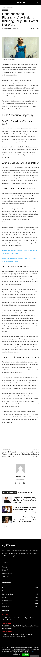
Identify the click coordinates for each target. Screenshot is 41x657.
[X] (9, 33)
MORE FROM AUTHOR (25, 492)
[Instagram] (20, 483)
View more (31, 651)
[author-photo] (20, 473)
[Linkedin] (22, 33)
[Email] (31, 33)
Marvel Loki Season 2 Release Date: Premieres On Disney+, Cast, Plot (11, 454)
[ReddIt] (27, 33)
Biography (10, 7)
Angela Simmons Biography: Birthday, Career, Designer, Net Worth (30, 454)
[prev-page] (3, 526)
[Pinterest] (13, 33)
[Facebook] (4, 33)
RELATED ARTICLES (9, 492)
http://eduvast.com (20, 479)
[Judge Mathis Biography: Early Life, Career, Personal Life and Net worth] (7, 500)
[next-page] (6, 526)
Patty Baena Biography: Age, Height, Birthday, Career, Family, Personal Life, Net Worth (25, 519)
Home (3, 7)
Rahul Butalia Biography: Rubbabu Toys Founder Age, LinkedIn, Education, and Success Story (25, 509)
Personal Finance (7, 615)
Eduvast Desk (7, 28)
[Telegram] (36, 33)
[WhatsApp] (18, 33)
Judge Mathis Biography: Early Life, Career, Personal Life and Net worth (24, 500)
